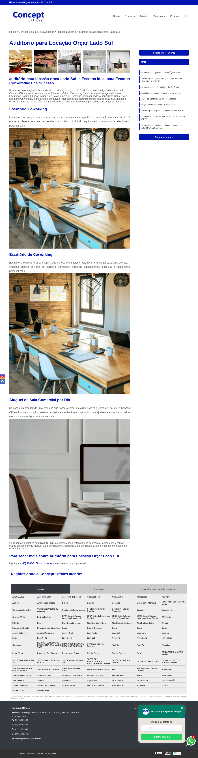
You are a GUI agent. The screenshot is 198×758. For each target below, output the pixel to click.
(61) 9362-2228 (21, 734)
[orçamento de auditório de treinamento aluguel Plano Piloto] (94, 61)
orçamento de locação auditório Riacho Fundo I (160, 87)
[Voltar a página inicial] (28, 16)
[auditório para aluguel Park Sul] (20, 61)
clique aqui (49, 563)
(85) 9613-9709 (21, 725)
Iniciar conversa (162, 736)
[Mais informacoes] (185, 16)
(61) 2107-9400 (21, 729)
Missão (144, 16)
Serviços (158, 16)
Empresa (130, 16)
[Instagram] (2, 376)
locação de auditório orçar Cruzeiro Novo (157, 105)
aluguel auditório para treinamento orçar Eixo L (160, 93)
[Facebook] (2, 381)
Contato (174, 16)
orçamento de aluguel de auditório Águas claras (160, 73)
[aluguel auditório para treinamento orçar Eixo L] (118, 61)
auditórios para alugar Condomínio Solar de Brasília (162, 111)
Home (116, 16)
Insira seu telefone (161, 722)
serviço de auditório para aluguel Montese (158, 99)
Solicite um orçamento (164, 53)
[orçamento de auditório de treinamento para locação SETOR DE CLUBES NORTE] (45, 61)
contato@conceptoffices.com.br (27, 739)
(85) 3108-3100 (30, 563)
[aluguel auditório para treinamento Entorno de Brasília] (69, 61)
